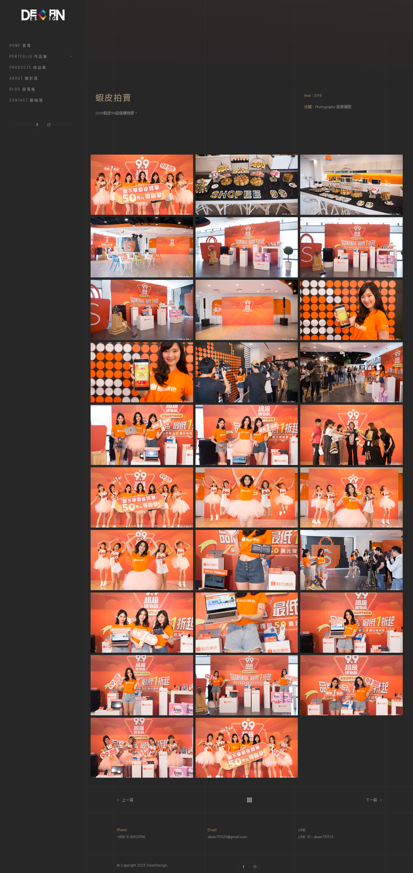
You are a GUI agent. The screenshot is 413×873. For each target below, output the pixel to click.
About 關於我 (24, 78)
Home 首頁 (21, 45)
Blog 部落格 (23, 89)
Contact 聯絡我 (26, 100)
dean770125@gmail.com (227, 836)
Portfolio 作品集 (29, 56)
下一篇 (372, 800)
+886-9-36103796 (131, 836)
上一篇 (127, 800)
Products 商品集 (28, 67)
